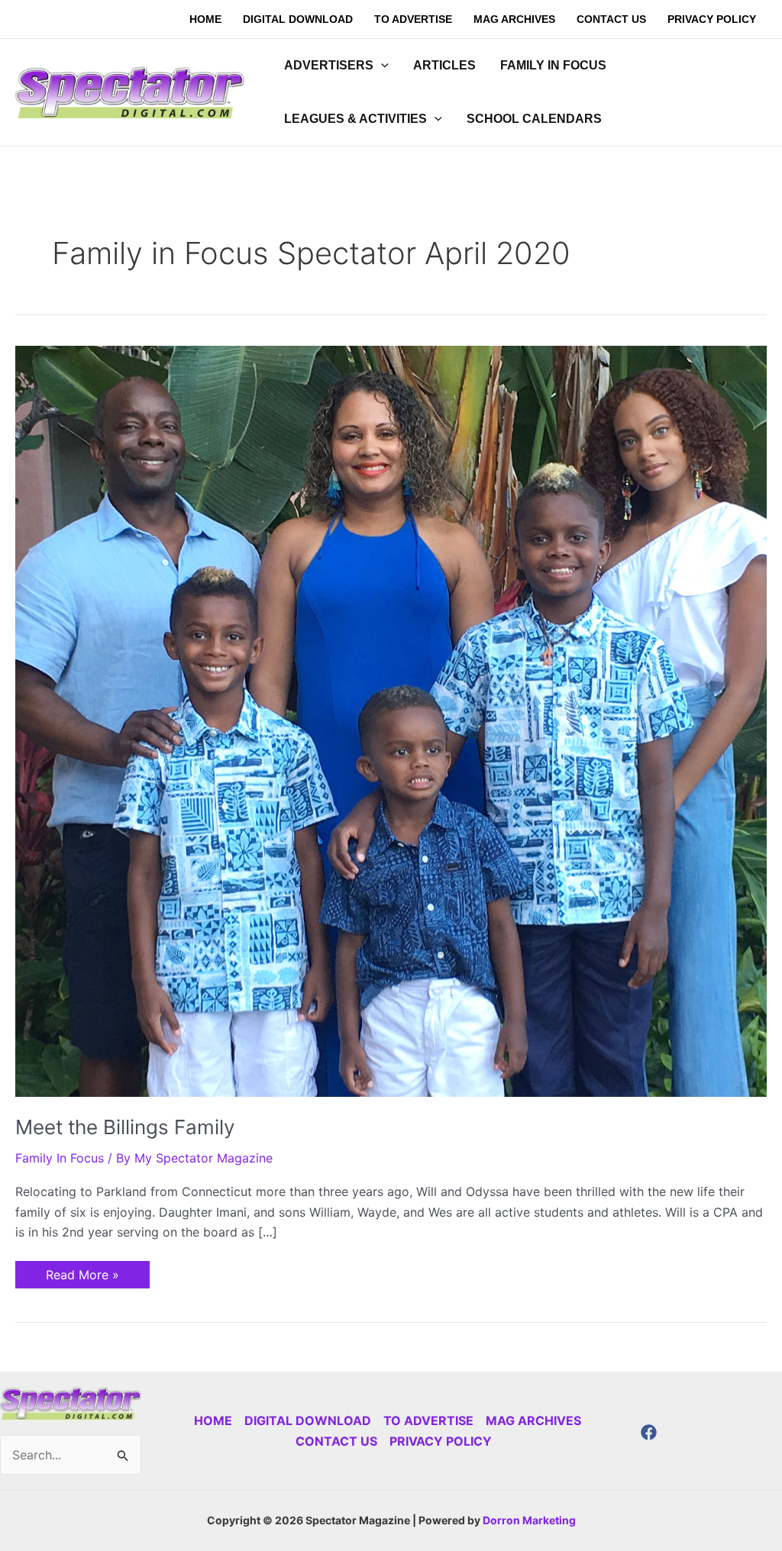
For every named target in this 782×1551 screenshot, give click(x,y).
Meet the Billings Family (124, 1127)
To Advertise (428, 1420)
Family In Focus (59, 1158)
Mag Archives (533, 1420)
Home (213, 1420)
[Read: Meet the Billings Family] (391, 719)
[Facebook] (649, 1432)
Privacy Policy (440, 1441)
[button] (381, 65)
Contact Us (336, 1441)
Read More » (82, 1271)
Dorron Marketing (529, 1520)
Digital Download (307, 1420)
